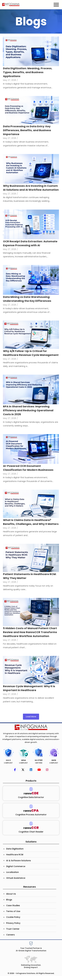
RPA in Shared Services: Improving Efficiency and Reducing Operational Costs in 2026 (28, 410)
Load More (31, 716)
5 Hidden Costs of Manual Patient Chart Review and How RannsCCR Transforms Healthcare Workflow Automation (30, 632)
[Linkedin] (31, 769)
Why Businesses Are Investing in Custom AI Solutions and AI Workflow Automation (31, 188)
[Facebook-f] (14, 769)
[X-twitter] (23, 769)
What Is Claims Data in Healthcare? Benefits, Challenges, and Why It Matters (31, 522)
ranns (31, 793)
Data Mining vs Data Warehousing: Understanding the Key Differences (27, 299)
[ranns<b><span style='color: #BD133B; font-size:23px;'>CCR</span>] (31, 823)
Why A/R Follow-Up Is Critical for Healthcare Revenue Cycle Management (31, 353)
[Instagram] (47, 769)
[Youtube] (39, 769)
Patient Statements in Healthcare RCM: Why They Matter (29, 576)
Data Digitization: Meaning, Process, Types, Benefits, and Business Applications (27, 72)
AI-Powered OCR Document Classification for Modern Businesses (28, 468)
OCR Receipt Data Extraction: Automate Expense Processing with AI (30, 243)
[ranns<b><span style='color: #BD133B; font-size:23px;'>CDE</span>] (31, 789)
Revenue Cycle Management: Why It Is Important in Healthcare (29, 688)
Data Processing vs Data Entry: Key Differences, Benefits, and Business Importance (27, 130)
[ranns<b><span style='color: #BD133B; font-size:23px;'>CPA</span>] (31, 806)
